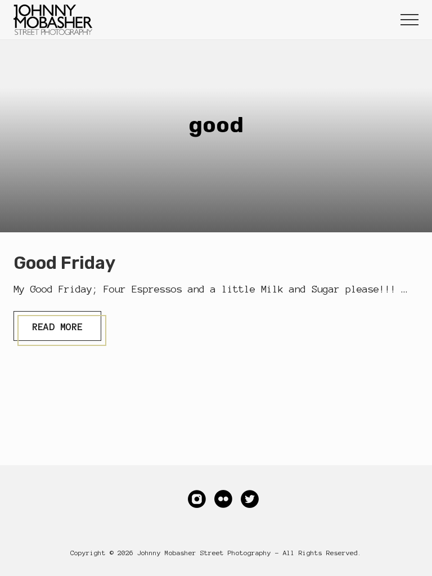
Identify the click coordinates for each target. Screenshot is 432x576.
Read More (57, 330)
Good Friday (64, 263)
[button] (410, 20)
